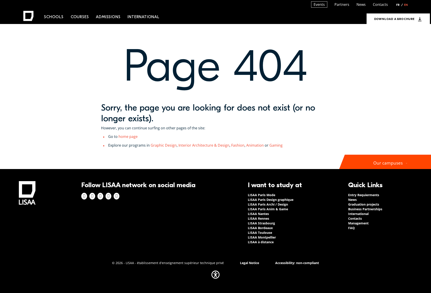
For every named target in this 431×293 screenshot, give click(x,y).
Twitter (108, 196)
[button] (215, 274)
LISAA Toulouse (260, 232)
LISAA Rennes (258, 218)
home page (128, 136)
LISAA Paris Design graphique (270, 200)
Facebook (84, 196)
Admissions (108, 17)
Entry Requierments (363, 195)
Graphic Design (164, 145)
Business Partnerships (365, 209)
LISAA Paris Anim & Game (268, 209)
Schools (54, 17)
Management (358, 223)
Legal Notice (249, 263)
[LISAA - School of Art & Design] (27, 193)
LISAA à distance (261, 242)
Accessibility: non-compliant (297, 263)
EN (406, 5)
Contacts (380, 4)
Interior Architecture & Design (203, 145)
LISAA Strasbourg (261, 223)
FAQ (351, 228)
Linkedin (100, 196)
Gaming (276, 145)
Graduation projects (363, 204)
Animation (255, 145)
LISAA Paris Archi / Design (268, 204)
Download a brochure (394, 19)
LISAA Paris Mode (261, 195)
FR (399, 5)
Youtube (116, 196)
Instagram (92, 196)
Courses (80, 17)
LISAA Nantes (258, 214)
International (143, 17)
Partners (341, 4)
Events (319, 4)
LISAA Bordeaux (260, 228)
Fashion (237, 145)
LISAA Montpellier (262, 237)
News (361, 4)
